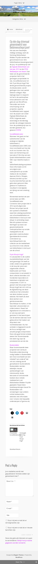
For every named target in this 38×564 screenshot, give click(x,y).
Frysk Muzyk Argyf (16, 254)
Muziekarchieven (15, 449)
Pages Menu (18, 3)
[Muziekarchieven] (14, 446)
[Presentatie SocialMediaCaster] (14, 430)
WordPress (19, 557)
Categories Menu (17, 19)
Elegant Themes (19, 555)
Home (11, 29)
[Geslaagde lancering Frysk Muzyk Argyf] (23, 430)
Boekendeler (14, 345)
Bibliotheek (19, 29)
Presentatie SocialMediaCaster (15, 434)
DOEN (18, 130)
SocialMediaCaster (16, 134)
